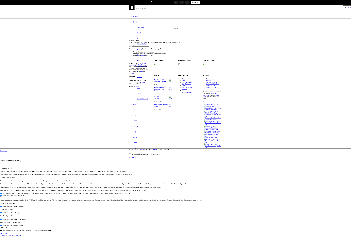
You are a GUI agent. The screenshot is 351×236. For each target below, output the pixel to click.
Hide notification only (15, 235)
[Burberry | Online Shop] (211, 105)
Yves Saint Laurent (187, 92)
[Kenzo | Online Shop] (210, 126)
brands (140, 65)
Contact (208, 80)
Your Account (210, 79)
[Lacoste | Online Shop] (211, 128)
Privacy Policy (4, 233)
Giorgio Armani (186, 84)
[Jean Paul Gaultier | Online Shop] (213, 124)
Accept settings (4, 235)
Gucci (183, 85)
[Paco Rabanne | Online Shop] (213, 136)
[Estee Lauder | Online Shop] (212, 118)
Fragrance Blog (210, 85)
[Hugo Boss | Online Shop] (212, 121)
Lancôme (184, 89)
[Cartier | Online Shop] (210, 109)
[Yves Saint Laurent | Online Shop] (213, 147)
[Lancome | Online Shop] (211, 129)
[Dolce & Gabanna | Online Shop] (213, 116)
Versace (184, 90)
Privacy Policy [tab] (4, 227)
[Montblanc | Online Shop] (212, 131)
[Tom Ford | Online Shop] (211, 139)
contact (138, 86)
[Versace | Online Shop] (211, 144)
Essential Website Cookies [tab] (7, 177)
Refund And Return (212, 82)
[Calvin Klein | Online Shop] (212, 108)
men (141, 71)
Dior (183, 80)
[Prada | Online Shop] (210, 137)
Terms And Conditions (212, 84)
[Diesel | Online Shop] (210, 113)
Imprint (142, 149)
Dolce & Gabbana (187, 82)
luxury (145, 65)
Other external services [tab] (6, 197)
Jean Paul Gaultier (187, 87)
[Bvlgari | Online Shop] (211, 106)
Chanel (184, 79)
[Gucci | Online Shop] (210, 119)
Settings (134, 157)
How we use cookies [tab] (6, 168)
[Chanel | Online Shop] (211, 111)
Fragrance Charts (211, 87)
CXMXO (154, 149)
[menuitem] (177, 16)
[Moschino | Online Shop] (211, 132)
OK (130, 157)
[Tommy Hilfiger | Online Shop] (213, 142)
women (131, 73)
